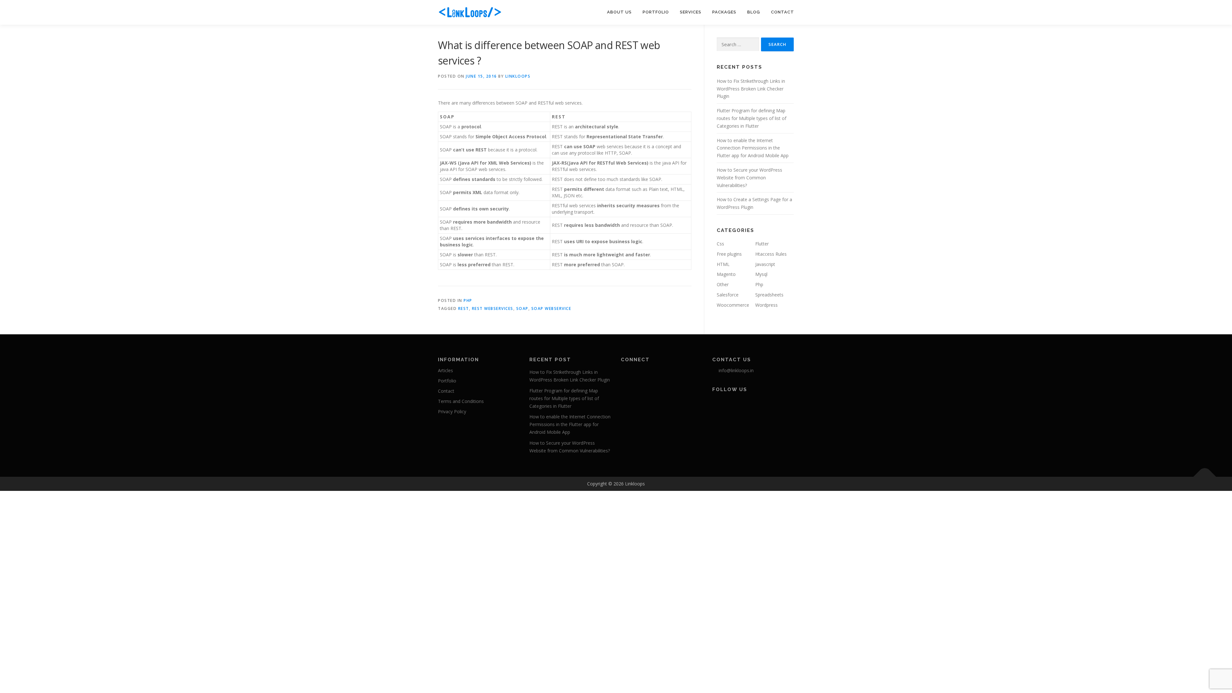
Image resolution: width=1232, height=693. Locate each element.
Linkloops (518, 76)
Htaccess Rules (771, 254)
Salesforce (728, 295)
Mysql (761, 274)
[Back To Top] (1205, 477)
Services (690, 12)
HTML (723, 264)
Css (720, 244)
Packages (724, 12)
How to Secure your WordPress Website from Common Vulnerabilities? (749, 177)
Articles (445, 370)
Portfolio (656, 12)
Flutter (762, 244)
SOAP (522, 308)
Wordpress (766, 305)
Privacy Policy (452, 411)
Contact (782, 12)
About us (619, 12)
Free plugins (729, 254)
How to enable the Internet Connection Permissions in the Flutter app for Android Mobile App (753, 148)
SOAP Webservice (551, 308)
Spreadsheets (769, 295)
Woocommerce (733, 305)
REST (463, 308)
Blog (753, 12)
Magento (726, 274)
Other (723, 284)
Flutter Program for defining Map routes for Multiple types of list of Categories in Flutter (751, 118)
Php (468, 300)
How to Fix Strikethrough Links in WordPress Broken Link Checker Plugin (751, 88)
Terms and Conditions (461, 401)
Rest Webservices (492, 308)
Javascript (765, 264)
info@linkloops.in (736, 370)
